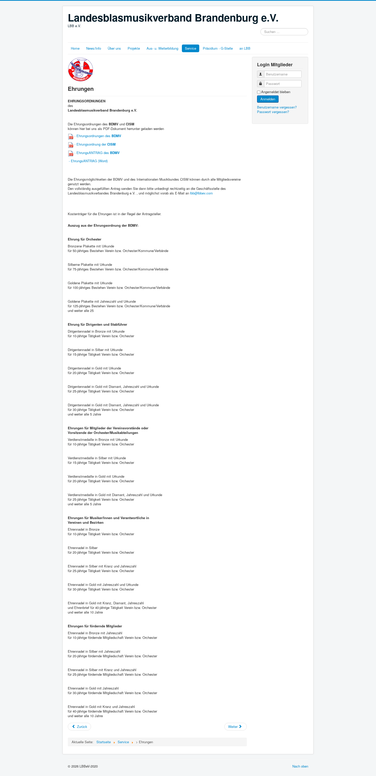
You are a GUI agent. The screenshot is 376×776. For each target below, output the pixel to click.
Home (75, 48)
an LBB (244, 48)
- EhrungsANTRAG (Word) (88, 160)
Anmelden (267, 98)
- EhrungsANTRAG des (97, 152)
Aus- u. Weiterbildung (162, 48)
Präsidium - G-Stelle (218, 48)
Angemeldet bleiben (275, 92)
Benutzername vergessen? (277, 107)
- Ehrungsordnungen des (97, 135)
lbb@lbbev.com (201, 193)
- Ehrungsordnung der (94, 144)
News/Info (93, 48)
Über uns (114, 48)
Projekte (134, 48)
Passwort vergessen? (273, 111)
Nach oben (300, 766)
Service (190, 48)
